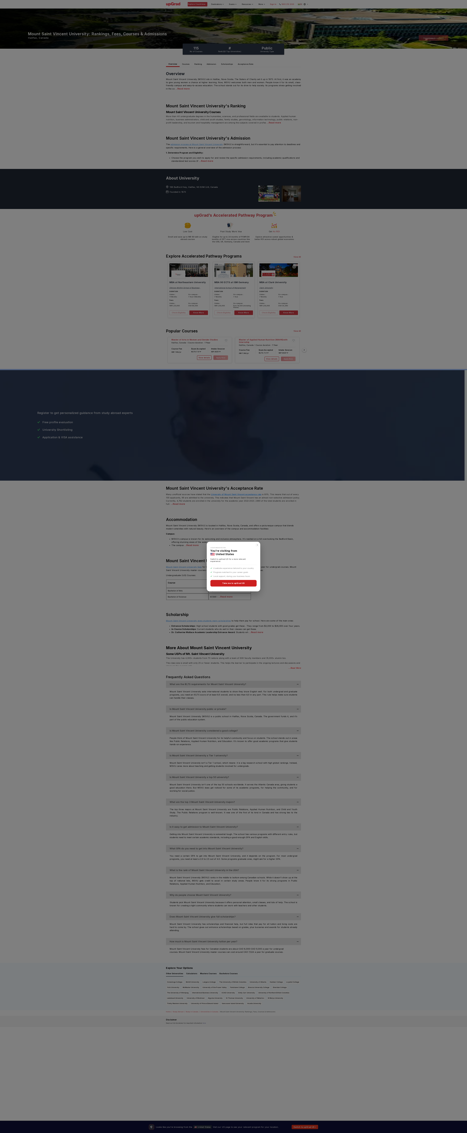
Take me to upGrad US (233, 583)
